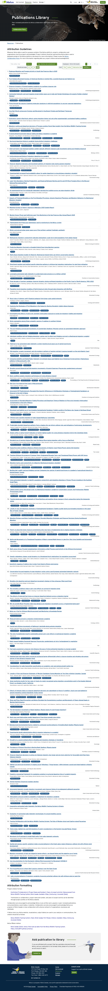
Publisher (86, 67)
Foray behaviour (13, 100)
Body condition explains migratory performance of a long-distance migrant (33, 376)
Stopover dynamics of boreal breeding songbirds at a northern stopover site (32, 86)
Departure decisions (14, 90)
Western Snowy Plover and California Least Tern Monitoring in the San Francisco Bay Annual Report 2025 (42, 215)
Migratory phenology (52, 153)
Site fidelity (92, 534)
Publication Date (77, 67)
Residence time (27, 365)
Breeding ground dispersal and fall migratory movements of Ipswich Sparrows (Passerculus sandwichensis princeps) (46, 368)
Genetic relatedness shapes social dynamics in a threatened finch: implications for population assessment (43, 557)
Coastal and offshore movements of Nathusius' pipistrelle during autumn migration (35, 626)
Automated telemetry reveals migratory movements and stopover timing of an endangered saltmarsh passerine (44, 789)
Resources (28, 2)
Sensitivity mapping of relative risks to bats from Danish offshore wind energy (34, 564)
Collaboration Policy (19, 29)
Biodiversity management (16, 459)
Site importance (13, 115)
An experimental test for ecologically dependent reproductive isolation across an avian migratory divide (42, 191)
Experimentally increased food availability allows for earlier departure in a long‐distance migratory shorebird (43, 173)
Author (69, 67)
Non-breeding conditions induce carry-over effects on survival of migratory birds (35, 589)
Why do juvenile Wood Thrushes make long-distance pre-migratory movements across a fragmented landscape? (45, 604)
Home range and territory (33, 83)
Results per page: (22, 67)
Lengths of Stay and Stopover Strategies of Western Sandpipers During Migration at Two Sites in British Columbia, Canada (48, 674)
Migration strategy (15, 524)
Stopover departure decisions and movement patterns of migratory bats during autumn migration (40, 164)
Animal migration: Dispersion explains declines (24, 782)
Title (64, 67)
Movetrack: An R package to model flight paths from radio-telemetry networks (34, 836)
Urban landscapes (60, 545)
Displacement (32, 187)
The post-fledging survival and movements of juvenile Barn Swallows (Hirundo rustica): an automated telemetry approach (47, 329)
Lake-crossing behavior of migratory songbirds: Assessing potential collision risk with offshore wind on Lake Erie (45, 876)
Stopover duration (36, 90)
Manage (57, 975)
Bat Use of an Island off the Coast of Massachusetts (26, 384)
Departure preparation (26, 145)
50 (34, 67)
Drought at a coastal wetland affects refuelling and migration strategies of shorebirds (36, 740)
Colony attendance (15, 729)
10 (29, 67)
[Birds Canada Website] (92, 2)
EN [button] (81, 2)
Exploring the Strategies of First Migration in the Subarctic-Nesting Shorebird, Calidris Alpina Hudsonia (41, 306)
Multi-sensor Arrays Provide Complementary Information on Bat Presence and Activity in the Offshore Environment (46, 549)
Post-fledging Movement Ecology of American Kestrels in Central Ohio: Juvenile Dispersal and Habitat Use (42, 79)
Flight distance (46, 145)
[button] (71, 2)
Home (57, 967)
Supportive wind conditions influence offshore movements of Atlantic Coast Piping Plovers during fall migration (44, 448)
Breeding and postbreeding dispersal (18, 83)
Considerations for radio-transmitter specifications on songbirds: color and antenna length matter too (41, 666)
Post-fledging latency (23, 325)
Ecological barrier (37, 145)
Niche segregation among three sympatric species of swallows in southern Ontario (35, 321)
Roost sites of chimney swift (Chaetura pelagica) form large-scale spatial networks (36, 299)
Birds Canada (32, 987)
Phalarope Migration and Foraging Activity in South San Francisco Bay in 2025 (33, 71)
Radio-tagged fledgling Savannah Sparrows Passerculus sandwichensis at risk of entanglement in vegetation (43, 641)
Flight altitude (25, 452)
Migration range (27, 833)
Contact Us (36, 978)
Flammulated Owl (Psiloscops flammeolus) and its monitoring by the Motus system (35, 223)
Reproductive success (43, 496)
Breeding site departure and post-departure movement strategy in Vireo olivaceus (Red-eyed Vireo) (41, 581)
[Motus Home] (8, 2)
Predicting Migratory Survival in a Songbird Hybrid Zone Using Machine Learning (34, 247)
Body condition (14, 496)
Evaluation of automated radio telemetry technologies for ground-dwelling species (35, 814)
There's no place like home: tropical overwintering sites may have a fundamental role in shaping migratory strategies (46, 530)
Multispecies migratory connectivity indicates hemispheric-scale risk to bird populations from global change (43, 238)
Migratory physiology (47, 138)
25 (31, 67)
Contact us (36, 953)
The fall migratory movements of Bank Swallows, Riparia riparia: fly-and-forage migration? (38, 710)
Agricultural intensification (16, 138)
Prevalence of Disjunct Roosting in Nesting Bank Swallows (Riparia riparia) (33, 747)
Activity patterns (14, 234)
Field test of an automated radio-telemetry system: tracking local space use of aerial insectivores (40, 344)
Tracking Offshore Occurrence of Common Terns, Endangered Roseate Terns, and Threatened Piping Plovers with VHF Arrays (49, 455)
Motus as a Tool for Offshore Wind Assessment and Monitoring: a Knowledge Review (36, 611)
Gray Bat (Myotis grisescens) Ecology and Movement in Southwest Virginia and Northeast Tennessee (40, 111)
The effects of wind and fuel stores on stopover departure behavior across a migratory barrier (39, 596)
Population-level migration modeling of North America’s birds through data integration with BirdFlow (41, 289)
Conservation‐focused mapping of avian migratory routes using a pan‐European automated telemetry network (44, 572)
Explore (35, 2)
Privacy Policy (53, 987)
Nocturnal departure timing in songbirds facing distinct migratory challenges (33, 141)
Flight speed (34, 380)
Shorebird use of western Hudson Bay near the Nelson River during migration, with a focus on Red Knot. (42, 440)
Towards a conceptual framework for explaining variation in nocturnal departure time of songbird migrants (43, 774)
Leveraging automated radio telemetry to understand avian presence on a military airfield (38, 274)
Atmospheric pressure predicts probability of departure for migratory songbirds (34, 797)
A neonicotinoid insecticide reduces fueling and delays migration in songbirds (33, 134)
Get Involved (20, 2)
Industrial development (16, 270)
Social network (14, 302)
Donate (103, 2)
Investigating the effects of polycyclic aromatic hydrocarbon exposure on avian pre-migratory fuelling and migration (46, 314)
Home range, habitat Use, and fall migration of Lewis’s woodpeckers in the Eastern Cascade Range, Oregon (43, 829)
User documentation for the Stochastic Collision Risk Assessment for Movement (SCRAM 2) (38, 861)
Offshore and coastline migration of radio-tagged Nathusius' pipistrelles (32, 418)
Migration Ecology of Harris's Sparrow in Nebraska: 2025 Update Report (32, 208)
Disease (12, 697)
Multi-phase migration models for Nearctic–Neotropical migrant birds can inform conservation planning (42, 255)
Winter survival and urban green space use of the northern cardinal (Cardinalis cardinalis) (37, 230)
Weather (66, 355)
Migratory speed (34, 204)
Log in (75, 2)
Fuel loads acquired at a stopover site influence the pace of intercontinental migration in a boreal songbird (43, 649)
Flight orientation (55, 145)
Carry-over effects (15, 380)
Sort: (60, 67)
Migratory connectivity (16, 244)
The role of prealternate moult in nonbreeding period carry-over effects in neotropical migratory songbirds (43, 634)
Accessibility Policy (43, 987)
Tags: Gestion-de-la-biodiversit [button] (46, 64)
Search (29, 64)
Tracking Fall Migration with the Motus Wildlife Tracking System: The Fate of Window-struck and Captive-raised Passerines (48, 821)
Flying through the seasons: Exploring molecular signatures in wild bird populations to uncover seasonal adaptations (45, 104)
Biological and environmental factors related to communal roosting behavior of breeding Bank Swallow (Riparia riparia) (46, 725)
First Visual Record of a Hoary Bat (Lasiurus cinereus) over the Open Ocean (33, 869)
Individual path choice (14, 75)
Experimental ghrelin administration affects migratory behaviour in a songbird (34, 732)
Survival (22, 194)
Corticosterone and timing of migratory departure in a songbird (29, 156)
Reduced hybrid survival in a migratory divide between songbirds (30, 619)
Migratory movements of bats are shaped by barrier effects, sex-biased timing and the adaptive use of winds (43, 854)
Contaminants (27, 138)
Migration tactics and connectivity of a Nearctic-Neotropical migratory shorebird (35, 463)
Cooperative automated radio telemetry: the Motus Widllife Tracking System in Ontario (37, 806)
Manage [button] (41, 2)
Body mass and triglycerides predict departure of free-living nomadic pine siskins (35, 717)
